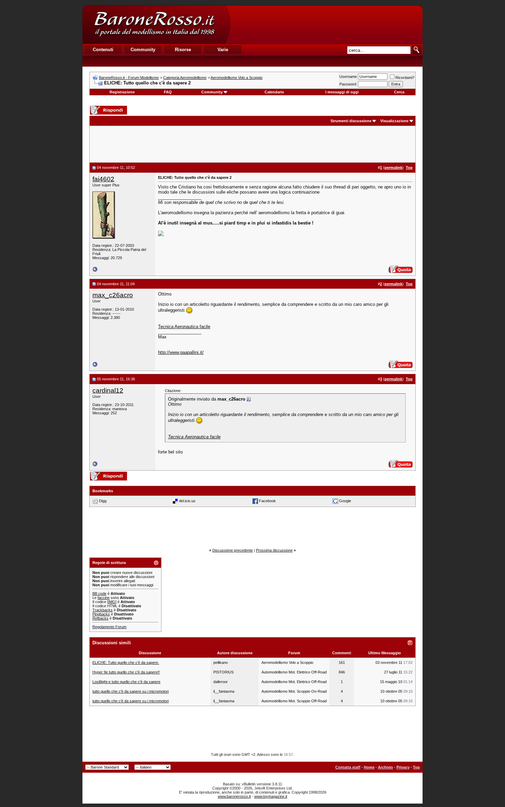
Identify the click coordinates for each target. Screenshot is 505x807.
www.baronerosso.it (234, 796)
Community (212, 92)
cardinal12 (107, 390)
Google (345, 501)
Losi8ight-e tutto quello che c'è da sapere (126, 682)
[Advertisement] (326, 24)
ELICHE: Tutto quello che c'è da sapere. (125, 662)
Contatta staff (347, 767)
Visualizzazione (394, 121)
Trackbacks (102, 610)
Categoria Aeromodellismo (184, 78)
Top (416, 767)
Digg (102, 501)
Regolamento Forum (109, 627)
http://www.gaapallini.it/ (181, 352)
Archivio (385, 767)
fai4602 (103, 179)
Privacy (402, 767)
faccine (104, 598)
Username (348, 76)
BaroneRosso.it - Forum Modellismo (129, 78)
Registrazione (122, 92)
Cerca (399, 92)
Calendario (274, 92)
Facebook (267, 501)
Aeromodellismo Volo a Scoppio (236, 78)
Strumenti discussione (350, 121)
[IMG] (111, 602)
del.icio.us (187, 501)
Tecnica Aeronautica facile (184, 326)
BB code (99, 593)
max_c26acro (112, 295)
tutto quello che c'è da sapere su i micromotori (130, 691)
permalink (393, 167)
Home (369, 767)
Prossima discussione (274, 550)
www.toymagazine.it (270, 796)
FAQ (168, 92)
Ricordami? (404, 78)
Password (347, 84)
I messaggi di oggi (342, 92)
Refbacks (100, 618)
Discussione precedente (232, 550)
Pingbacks (101, 614)
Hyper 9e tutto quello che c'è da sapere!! (126, 672)
